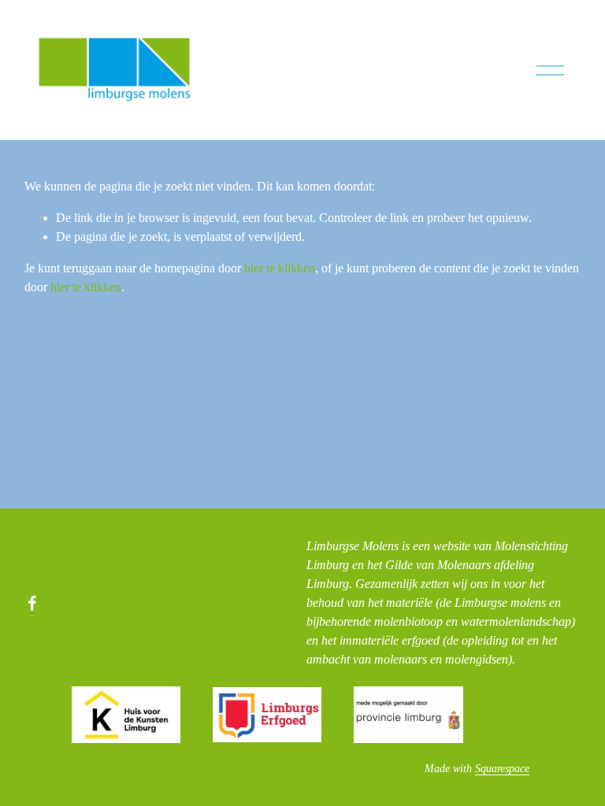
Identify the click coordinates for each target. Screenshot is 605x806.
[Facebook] (32, 603)
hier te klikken (279, 268)
